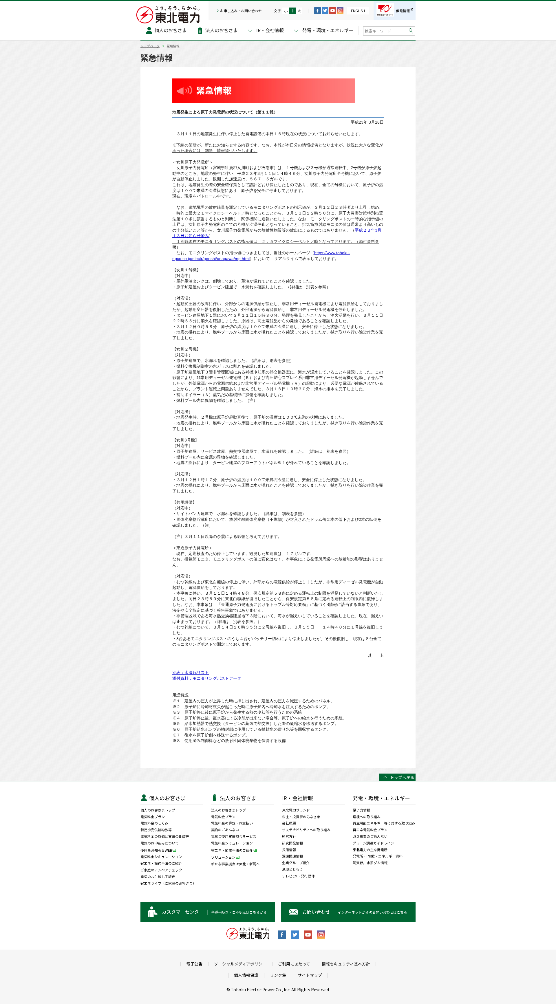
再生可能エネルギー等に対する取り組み (384, 823)
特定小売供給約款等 (156, 829)
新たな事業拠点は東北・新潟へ (235, 864)
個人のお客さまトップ (157, 810)
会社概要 (289, 823)
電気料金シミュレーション (161, 856)
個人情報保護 (246, 975)
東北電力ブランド (296, 810)
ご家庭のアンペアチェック (161, 870)
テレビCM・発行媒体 (298, 876)
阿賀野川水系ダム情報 (370, 862)
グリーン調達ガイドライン (373, 843)
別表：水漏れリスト (190, 672)
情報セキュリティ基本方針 (346, 964)
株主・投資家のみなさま (301, 816)
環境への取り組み (367, 816)
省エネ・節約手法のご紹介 (161, 863)
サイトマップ (310, 975)
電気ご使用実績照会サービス (233, 836)
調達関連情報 (292, 856)
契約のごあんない (225, 829)
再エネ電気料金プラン (370, 829)
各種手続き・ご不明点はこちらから (214, 911)
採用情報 (289, 849)
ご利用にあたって (294, 964)
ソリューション (223, 857)
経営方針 (289, 836)
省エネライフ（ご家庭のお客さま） (168, 883)
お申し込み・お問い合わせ (241, 10)
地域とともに (292, 869)
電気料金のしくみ (154, 823)
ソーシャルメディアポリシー (240, 964)
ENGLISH (358, 10)
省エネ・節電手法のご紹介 (232, 850)
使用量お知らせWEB (156, 850)
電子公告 (194, 964)
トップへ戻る (402, 777)
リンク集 (278, 975)
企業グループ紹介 (296, 862)
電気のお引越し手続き (157, 876)
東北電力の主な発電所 (370, 849)
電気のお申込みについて (159, 843)
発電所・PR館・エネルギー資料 (378, 856)
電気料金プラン (152, 816)
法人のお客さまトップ (228, 810)
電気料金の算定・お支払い (232, 823)
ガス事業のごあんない (370, 836)
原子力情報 (361, 810)
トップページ (150, 46)
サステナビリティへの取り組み (306, 829)
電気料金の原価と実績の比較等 (164, 836)
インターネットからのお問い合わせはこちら (354, 911)
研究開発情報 (292, 843)
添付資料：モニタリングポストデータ (206, 678)
